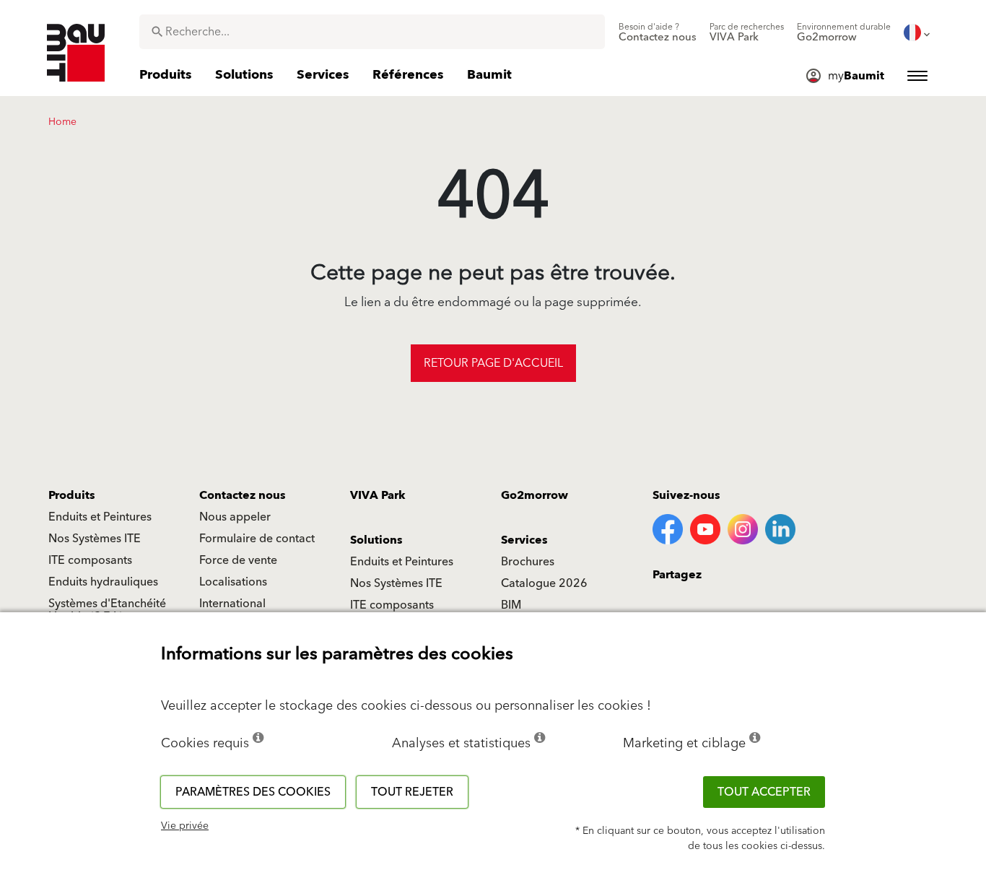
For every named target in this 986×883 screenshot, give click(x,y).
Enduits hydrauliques (103, 582)
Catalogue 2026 (544, 583)
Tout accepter (764, 792)
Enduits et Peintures (100, 517)
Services (524, 540)
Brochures (527, 562)
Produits (71, 495)
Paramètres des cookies (253, 792)
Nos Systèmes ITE (94, 539)
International (232, 603)
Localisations (233, 582)
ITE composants (90, 560)
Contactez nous (242, 495)
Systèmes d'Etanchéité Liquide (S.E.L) (107, 610)
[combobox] (372, 31)
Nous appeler (235, 517)
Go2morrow (534, 495)
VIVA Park (378, 495)
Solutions (376, 540)
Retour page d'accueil (493, 363)
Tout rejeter (412, 792)
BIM (511, 605)
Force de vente (238, 560)
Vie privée (185, 826)
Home (62, 122)
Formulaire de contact (257, 539)
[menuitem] (657, 32)
